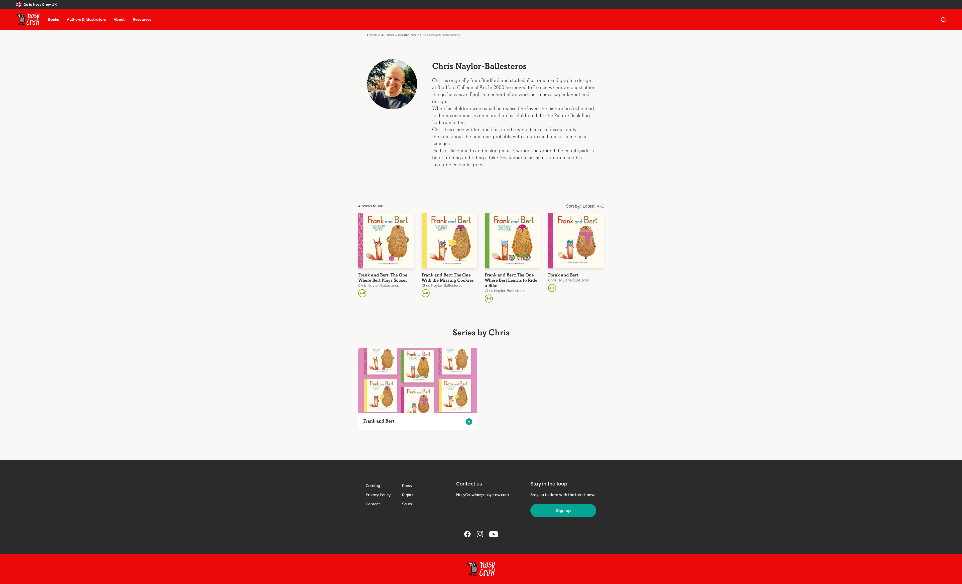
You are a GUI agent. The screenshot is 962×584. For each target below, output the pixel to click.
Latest (589, 206)
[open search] (943, 19)
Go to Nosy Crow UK (40, 5)
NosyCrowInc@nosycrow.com (482, 495)
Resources (142, 19)
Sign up (563, 510)
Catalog (373, 485)
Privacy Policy (378, 495)
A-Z (600, 206)
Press (407, 485)
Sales (407, 504)
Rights (407, 495)
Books (53, 19)
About (119, 19)
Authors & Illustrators (86, 19)
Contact (373, 504)
